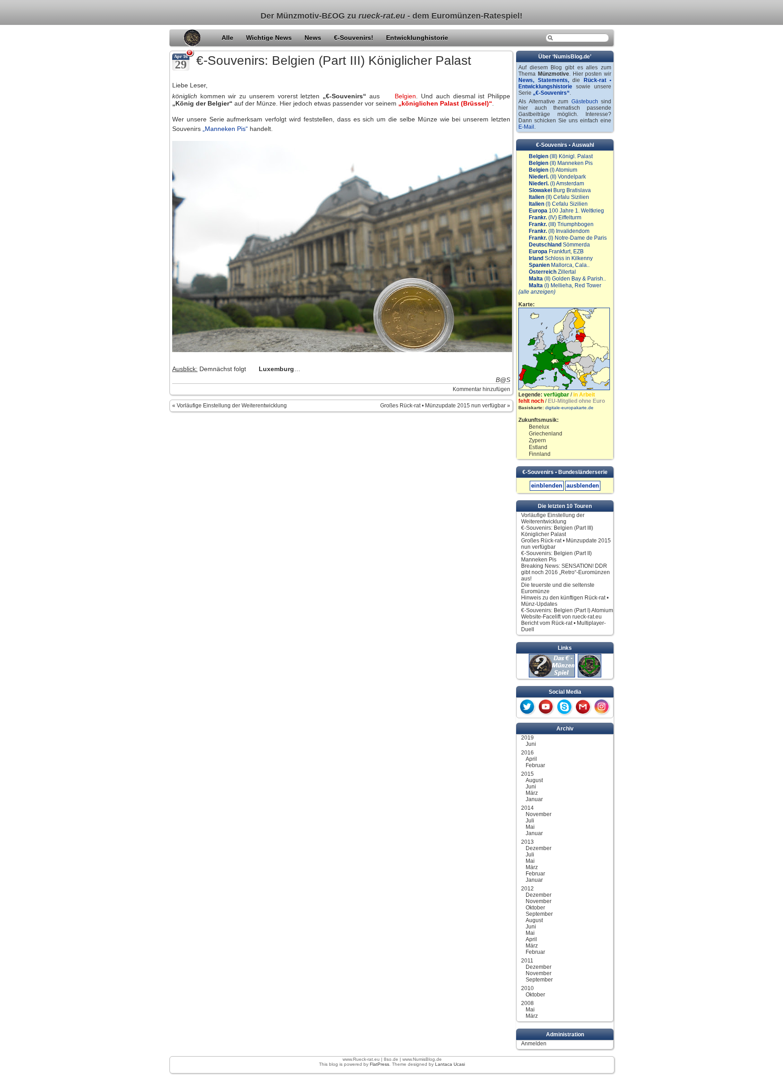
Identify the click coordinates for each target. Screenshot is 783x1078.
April (531, 759)
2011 (527, 960)
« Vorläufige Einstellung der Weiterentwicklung (229, 405)
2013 (527, 842)
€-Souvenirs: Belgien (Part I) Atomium (567, 610)
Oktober (535, 907)
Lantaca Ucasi (450, 1064)
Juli (530, 820)
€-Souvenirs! (354, 37)
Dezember (538, 848)
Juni (531, 744)
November (538, 814)
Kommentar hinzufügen (481, 389)
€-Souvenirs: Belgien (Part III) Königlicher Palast (333, 60)
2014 (527, 808)
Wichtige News (270, 37)
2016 (527, 752)
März (532, 793)
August (534, 780)
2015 (527, 774)
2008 (527, 1003)
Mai (530, 827)
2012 (527, 888)
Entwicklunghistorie (417, 37)
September (539, 914)
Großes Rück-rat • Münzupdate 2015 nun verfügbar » (445, 405)
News (313, 37)
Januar (534, 799)
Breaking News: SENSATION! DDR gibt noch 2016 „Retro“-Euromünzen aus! (565, 572)
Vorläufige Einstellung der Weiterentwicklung (553, 518)
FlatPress (379, 1064)
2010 (527, 988)
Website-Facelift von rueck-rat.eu (561, 617)
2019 (527, 738)
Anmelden (533, 1043)
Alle (228, 37)
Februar (535, 765)
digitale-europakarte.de (569, 407)
